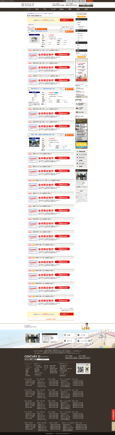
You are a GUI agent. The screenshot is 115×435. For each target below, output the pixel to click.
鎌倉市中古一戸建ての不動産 (30, 404)
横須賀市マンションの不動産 (30, 427)
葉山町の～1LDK (40, 391)
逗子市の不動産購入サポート (50, 433)
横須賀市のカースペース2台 (67, 426)
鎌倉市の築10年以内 (64, 402)
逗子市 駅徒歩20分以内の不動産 (78, 385)
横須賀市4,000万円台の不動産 (55, 429)
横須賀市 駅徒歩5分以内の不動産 (81, 424)
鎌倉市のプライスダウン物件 (65, 405)
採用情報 (26, 371)
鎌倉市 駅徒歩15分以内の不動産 (78, 405)
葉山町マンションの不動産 (29, 394)
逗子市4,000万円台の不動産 (53, 385)
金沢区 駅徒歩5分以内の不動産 (78, 413)
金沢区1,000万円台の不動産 (53, 413)
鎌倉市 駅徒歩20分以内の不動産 (78, 407)
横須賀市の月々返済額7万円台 (68, 429)
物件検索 (69, 0)
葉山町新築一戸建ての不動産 (30, 391)
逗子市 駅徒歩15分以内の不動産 (78, 383)
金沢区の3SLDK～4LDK (41, 418)
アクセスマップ (53, 342)
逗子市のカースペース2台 (65, 382)
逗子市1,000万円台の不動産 (53, 380)
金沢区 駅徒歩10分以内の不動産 (78, 415)
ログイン (89, 0)
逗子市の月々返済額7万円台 (65, 385)
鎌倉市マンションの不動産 (29, 405)
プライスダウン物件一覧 (39, 372)
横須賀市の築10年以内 (66, 424)
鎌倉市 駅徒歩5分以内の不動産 (78, 402)
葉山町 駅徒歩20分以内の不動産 (78, 396)
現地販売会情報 (37, 369)
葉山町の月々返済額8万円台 (65, 397)
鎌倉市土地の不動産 (28, 407)
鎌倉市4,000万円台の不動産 (53, 407)
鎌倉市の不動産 (52, 367)
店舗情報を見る (45, 342)
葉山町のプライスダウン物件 (65, 394)
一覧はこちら (78, 96)
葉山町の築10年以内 (64, 391)
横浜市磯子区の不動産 (53, 372)
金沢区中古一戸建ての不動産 (30, 415)
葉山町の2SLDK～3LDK (41, 394)
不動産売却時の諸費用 (80, 134)
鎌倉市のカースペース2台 (65, 404)
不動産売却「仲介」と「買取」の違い (66, 368)
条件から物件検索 (37, 365)
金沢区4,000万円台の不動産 (53, 418)
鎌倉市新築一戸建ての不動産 (30, 402)
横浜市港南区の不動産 (53, 371)
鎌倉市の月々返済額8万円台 (65, 408)
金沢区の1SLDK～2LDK (41, 415)
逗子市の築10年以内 (64, 380)
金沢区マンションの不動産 (29, 416)
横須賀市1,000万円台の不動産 (55, 424)
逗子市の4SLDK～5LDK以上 (41, 386)
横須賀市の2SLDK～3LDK (42, 427)
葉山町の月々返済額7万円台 (65, 396)
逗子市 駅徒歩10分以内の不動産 (78, 382)
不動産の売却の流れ (80, 131)
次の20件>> (71, 28)
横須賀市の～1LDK (41, 424)
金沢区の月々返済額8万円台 (65, 419)
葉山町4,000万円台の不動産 (53, 396)
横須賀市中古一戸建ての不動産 (30, 426)
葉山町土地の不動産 (28, 396)
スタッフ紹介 (27, 368)
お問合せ (26, 372)
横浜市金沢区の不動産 (53, 368)
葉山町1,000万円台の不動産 (53, 391)
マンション (46, 368)
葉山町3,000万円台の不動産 (53, 394)
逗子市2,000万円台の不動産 (53, 382)
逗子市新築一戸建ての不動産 (30, 380)
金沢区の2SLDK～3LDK (41, 416)
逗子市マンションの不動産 (29, 383)
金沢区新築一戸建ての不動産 (30, 413)
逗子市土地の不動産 (28, 385)
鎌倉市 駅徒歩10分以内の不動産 (78, 404)
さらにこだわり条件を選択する (82, 54)
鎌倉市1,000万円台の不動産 (53, 402)
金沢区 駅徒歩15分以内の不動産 (78, 416)
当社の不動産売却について (82, 125)
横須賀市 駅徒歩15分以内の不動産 (81, 427)
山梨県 (78, 24)
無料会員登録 (113, 414)
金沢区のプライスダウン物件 (65, 416)
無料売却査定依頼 (62, 375)
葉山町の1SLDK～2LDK (41, 393)
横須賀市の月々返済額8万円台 (68, 430)
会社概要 (26, 369)
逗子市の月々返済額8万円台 (65, 386)
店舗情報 (78, 186)
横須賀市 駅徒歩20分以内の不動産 (81, 429)
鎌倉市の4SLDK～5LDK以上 (41, 408)
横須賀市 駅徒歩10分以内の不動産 (81, 426)
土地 (78, 40)
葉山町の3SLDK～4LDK (41, 396)
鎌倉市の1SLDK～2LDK (41, 404)
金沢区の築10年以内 (64, 413)
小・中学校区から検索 (38, 367)
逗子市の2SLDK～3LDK (41, 383)
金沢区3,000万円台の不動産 (53, 416)
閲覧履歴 (83, 0)
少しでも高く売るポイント (81, 136)
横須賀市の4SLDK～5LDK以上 (43, 430)
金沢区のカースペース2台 (65, 415)
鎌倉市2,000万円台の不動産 (53, 404)
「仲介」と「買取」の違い (81, 133)
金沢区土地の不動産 (28, 418)
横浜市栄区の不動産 (53, 369)
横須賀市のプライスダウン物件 (68, 427)
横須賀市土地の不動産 (29, 429)
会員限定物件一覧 (37, 374)
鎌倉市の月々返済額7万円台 (65, 407)
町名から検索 (37, 368)
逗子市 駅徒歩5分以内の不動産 (78, 380)
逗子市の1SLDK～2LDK (41, 382)
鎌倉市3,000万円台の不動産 (53, 405)
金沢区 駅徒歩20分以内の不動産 (78, 418)
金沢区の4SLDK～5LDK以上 (41, 419)
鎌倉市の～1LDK (40, 402)
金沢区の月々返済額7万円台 (65, 418)
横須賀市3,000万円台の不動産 (55, 427)
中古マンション (80, 38)
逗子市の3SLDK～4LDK (41, 385)
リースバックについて (63, 374)
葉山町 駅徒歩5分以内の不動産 (78, 391)
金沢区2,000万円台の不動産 (53, 415)
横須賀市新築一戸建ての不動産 (30, 424)
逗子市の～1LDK (40, 380)
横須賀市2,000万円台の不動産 (55, 426)
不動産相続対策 (79, 139)
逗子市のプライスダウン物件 (65, 383)
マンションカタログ (38, 375)
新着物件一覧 (37, 371)
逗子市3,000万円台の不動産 (53, 383)
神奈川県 (79, 22)
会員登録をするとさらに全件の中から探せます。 (44, 20)
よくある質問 (79, 137)
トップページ (27, 365)
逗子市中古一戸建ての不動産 (30, 382)
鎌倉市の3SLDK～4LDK (41, 407)
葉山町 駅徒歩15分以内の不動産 (78, 394)
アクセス (84, 186)
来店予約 (26, 374)
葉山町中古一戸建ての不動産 (30, 393)
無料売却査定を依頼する (83, 128)
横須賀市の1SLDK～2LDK (42, 426)
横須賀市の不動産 (53, 365)
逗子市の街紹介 (27, 375)
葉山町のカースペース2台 (65, 393)
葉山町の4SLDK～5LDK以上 (41, 397)
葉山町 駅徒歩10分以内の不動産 (78, 393)
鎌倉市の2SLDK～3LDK (41, 405)
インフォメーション (28, 367)
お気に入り (76, 0)
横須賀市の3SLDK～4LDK (42, 429)
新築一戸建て (80, 33)
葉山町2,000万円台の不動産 (53, 393)
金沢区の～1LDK (40, 413)
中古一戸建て (80, 35)
